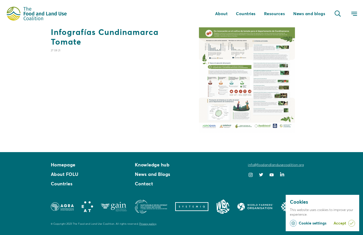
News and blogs (309, 13)
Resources (274, 13)
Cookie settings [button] (312, 223)
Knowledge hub (152, 165)
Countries (246, 13)
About (221, 13)
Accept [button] (340, 223)
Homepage (63, 165)
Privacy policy (147, 223)
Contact (144, 184)
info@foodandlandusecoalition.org (276, 165)
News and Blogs (152, 174)
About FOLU (65, 174)
